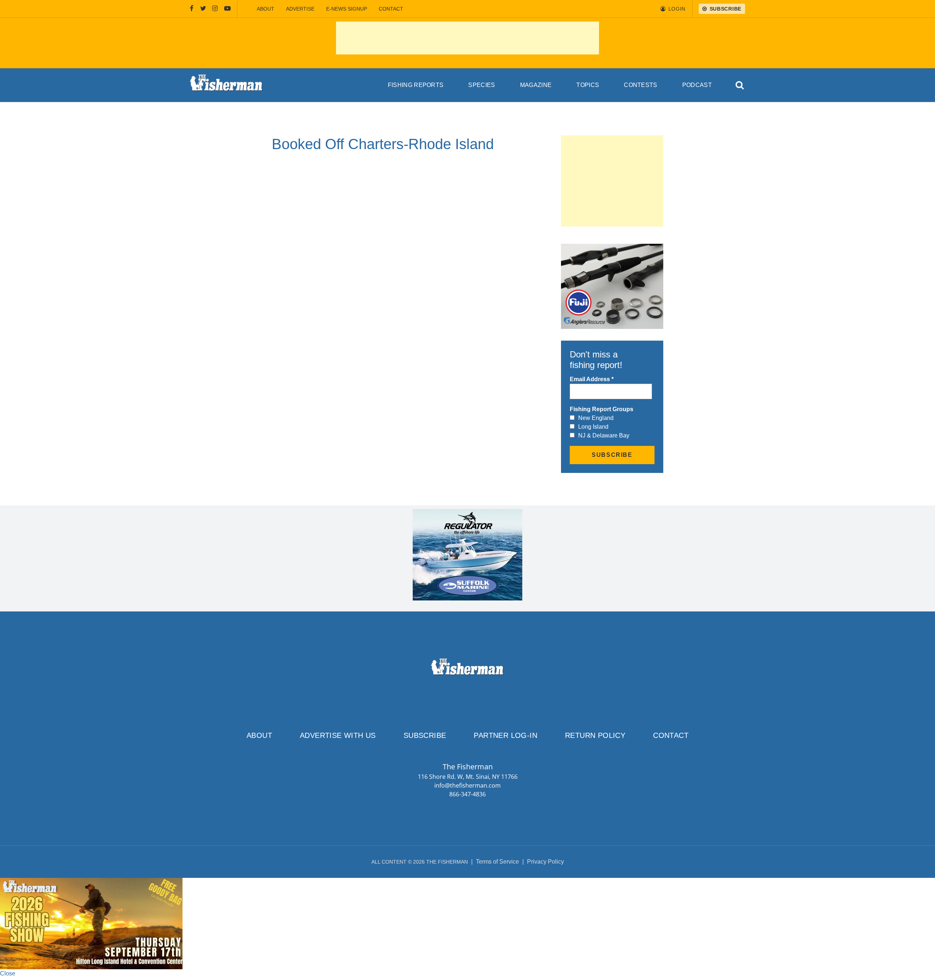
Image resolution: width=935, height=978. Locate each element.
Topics (587, 85)
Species (481, 85)
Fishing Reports (416, 85)
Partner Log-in (505, 735)
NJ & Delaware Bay (603, 435)
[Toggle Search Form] (740, 85)
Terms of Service (497, 861)
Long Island (593, 427)
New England (596, 418)
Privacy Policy (545, 861)
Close (7, 973)
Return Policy (595, 735)
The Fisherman (226, 85)
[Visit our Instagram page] (215, 8)
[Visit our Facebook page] (192, 8)
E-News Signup (346, 9)
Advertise (300, 9)
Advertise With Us (338, 735)
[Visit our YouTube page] (227, 8)
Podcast (697, 85)
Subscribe (425, 735)
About (265, 9)
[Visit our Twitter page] (203, 8)
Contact (391, 9)
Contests (640, 85)
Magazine (536, 85)
